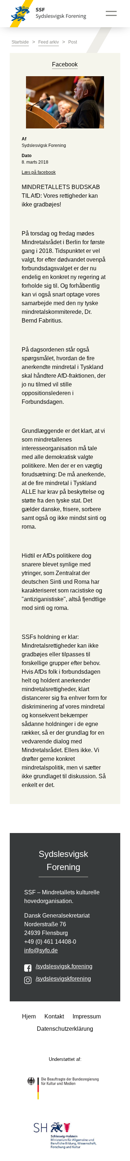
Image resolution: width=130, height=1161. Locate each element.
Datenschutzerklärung (65, 1029)
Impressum (87, 1016)
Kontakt (54, 1016)
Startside (20, 42)
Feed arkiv (48, 42)
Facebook (65, 64)
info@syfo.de (41, 950)
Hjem (29, 1016)
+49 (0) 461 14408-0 (50, 942)
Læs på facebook (39, 172)
